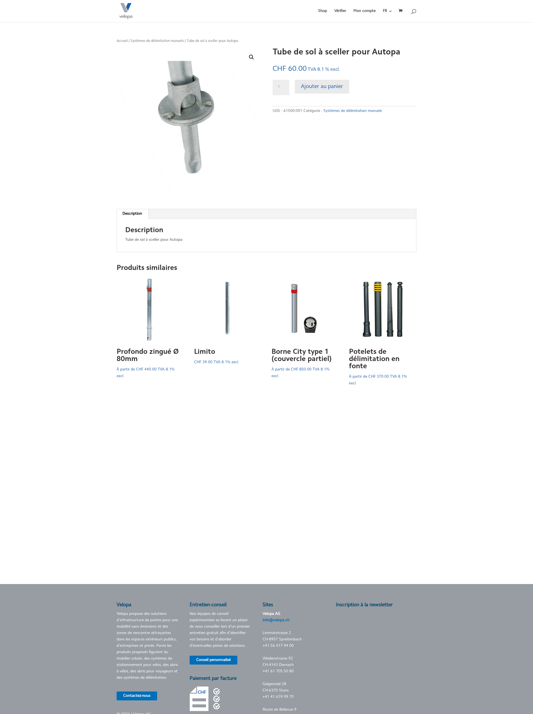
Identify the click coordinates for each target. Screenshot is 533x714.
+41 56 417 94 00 (278, 646)
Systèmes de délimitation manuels (157, 41)
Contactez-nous (136, 696)
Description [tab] (132, 214)
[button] (252, 57)
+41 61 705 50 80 (278, 671)
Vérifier (340, 11)
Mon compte (364, 11)
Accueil (122, 41)
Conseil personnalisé (213, 660)
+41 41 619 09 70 (278, 697)
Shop (322, 11)
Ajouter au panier (322, 86)
